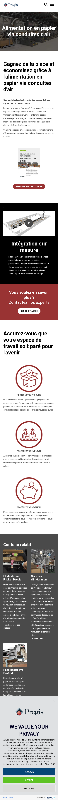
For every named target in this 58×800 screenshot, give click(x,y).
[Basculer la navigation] (49, 4)
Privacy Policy (8, 797)
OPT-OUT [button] (29, 788)
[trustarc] (50, 797)
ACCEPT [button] (29, 780)
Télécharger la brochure (29, 186)
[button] (53, 701)
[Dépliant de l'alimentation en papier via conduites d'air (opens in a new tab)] (29, 163)
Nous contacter (29, 311)
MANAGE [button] (29, 771)
